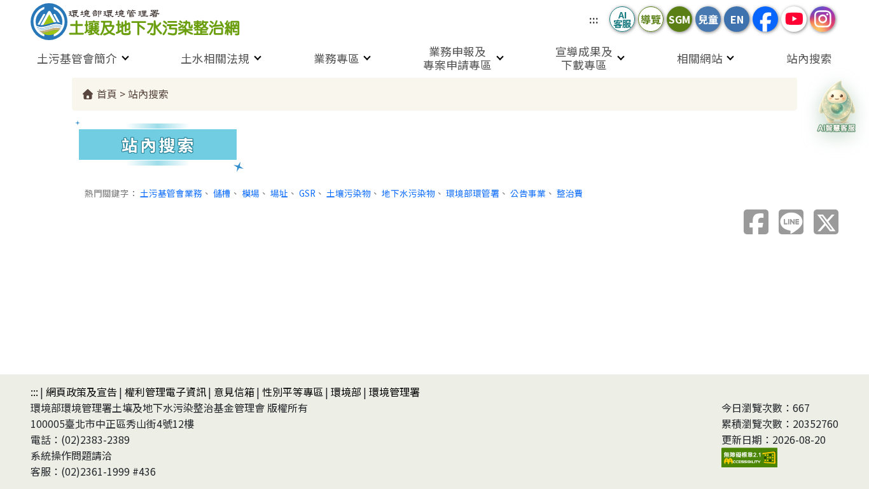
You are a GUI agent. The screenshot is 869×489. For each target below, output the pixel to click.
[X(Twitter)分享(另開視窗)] (826, 221)
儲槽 (222, 193)
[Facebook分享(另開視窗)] (756, 221)
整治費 (570, 193)
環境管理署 (394, 391)
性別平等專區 (292, 391)
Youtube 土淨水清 (794, 19)
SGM (679, 19)
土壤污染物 (348, 193)
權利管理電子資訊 (165, 391)
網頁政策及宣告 (81, 391)
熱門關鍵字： (111, 193)
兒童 (708, 19)
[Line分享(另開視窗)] (791, 221)
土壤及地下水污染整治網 (151, 21)
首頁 (105, 93)
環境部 (346, 391)
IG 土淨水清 (822, 19)
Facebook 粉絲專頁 (765, 19)
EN (737, 19)
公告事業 (528, 193)
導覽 (651, 19)
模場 (251, 193)
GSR (307, 193)
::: (594, 19)
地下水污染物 (408, 193)
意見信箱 (234, 391)
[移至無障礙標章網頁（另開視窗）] (749, 456)
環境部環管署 (472, 193)
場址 (279, 193)
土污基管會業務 (171, 193)
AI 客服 (622, 19)
